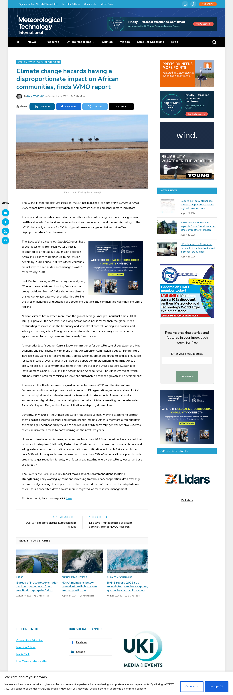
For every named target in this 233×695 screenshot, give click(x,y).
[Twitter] (5, 231)
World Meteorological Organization (39, 62)
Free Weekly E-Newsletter (31, 661)
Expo (174, 42)
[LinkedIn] (5, 212)
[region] (116, 683)
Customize (191, 686)
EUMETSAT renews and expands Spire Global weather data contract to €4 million (198, 226)
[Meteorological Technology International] (39, 24)
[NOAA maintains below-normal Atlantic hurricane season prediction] (82, 561)
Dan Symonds (36, 96)
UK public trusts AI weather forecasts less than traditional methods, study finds (198, 248)
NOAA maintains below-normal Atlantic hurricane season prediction (79, 587)
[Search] (214, 42)
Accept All (216, 686)
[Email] (5, 240)
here (69, 498)
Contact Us (90, 4)
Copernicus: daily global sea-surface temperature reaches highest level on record (197, 204)
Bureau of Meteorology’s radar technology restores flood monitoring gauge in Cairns (37, 587)
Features (52, 42)
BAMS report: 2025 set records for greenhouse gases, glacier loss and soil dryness (127, 587)
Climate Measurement (74, 577)
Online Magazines (78, 42)
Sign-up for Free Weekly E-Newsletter (38, 4)
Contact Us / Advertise (29, 640)
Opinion (107, 42)
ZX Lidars (187, 500)
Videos (125, 42)
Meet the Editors (71, 4)
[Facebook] (5, 222)
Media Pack (107, 4)
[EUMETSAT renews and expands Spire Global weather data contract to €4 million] (167, 227)
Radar (19, 577)
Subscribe (208, 4)
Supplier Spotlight (150, 42)
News (32, 42)
